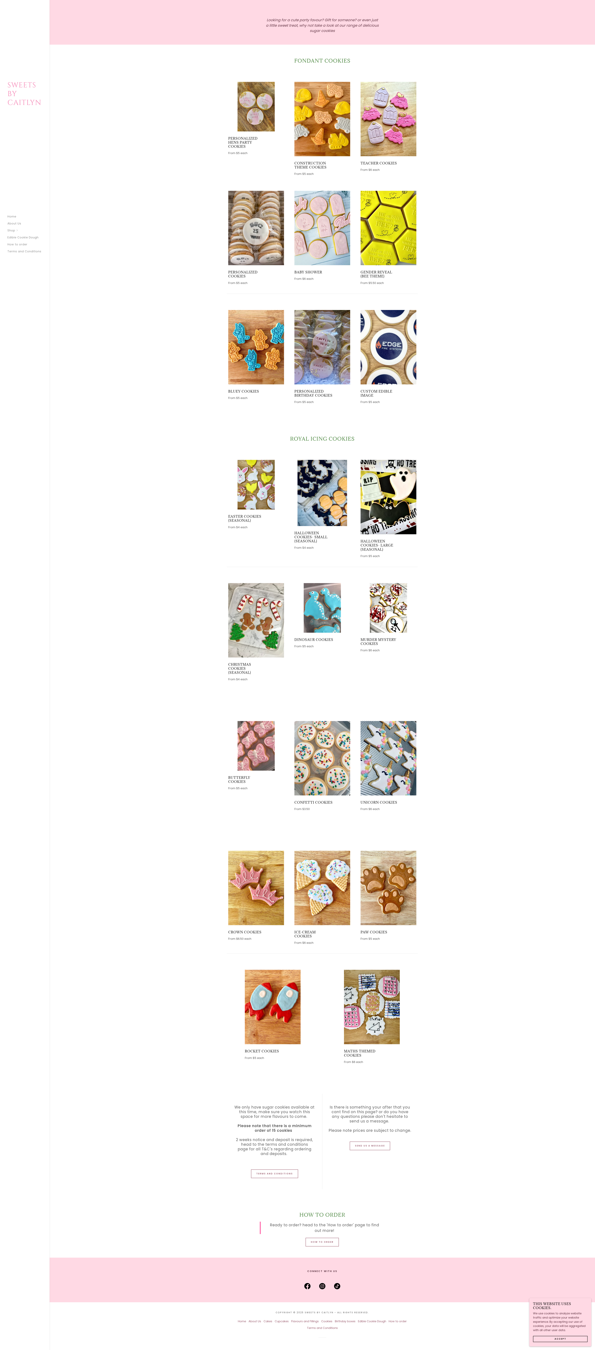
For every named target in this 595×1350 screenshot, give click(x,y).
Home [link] (11, 216)
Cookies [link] (326, 1321)
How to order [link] (17, 244)
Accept (560, 1338)
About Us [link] (14, 223)
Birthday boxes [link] (345, 1321)
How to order (322, 1242)
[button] (28, 230)
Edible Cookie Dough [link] (23, 237)
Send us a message (370, 1145)
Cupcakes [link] (282, 1321)
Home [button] (242, 1321)
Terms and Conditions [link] (24, 251)
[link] (24, 104)
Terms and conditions (274, 1173)
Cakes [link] (268, 1321)
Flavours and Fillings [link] (305, 1321)
